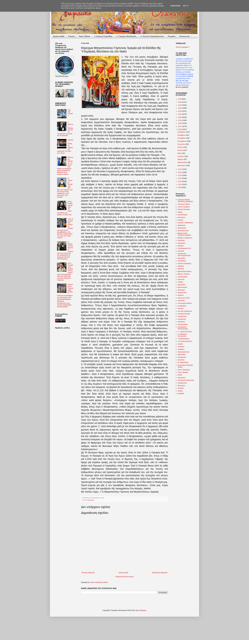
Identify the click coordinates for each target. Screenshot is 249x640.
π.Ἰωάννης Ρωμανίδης (103, 36)
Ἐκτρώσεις (181, 385)
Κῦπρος (180, 220)
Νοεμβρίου (182, 135)
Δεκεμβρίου (182, 132)
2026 (180, 99)
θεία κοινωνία (182, 287)
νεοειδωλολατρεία (184, 314)
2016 (180, 129)
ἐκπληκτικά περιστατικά (186, 380)
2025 (180, 102)
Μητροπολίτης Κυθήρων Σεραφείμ (184, 234)
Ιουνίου (180, 150)
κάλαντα (180, 295)
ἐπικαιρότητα (182, 383)
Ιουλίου (180, 147)
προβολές (181, 349)
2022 (180, 111)
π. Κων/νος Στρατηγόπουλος (152, 36)
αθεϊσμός (181, 266)
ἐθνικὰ (180, 375)
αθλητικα (181, 269)
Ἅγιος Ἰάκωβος (183, 372)
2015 (180, 169)
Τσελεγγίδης (182, 261)
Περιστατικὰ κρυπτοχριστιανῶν (184, 254)
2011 (180, 181)
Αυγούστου (182, 144)
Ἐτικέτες (71, 36)
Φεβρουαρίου (183, 162)
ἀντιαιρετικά (182, 357)
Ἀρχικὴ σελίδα (58, 36)
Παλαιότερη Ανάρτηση (159, 573)
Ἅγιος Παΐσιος (84, 36)
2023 (180, 108)
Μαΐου (180, 153)
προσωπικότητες (183, 352)
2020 (180, 117)
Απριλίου (181, 156)
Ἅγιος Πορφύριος (184, 370)
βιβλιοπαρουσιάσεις (185, 271)
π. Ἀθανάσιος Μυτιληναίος (182, 335)
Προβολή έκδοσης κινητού (124, 577)
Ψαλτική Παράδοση (184, 263)
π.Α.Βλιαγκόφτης (183, 339)
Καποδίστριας (182, 215)
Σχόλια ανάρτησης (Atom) (99, 582)
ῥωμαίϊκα (181, 393)
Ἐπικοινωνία (184, 36)
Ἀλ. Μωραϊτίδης (183, 362)
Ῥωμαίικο (171, 36)
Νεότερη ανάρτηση (88, 573)
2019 (180, 120)
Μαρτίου (181, 159)
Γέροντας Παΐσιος (184, 204)
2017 (180, 126)
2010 (180, 184)
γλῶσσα (180, 282)
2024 (180, 105)
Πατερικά (181, 251)
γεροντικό (181, 279)
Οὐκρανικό (181, 243)
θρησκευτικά (182, 293)
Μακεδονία (181, 225)
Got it (186, 6)
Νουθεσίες (181, 240)
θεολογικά (91, 500)
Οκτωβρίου (182, 138)
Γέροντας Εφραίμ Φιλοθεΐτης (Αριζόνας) (185, 200)
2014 (180, 172)
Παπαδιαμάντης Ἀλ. (184, 248)
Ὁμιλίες (180, 391)
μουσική (180, 308)
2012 (180, 178)
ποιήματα (181, 347)
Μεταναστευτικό (183, 231)
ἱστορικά (181, 388)
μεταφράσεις (182, 306)
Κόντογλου (181, 217)
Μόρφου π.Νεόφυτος (185, 238)
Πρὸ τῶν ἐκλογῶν (70, 112)
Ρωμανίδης (181, 258)
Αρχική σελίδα (123, 573)
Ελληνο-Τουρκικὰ (184, 209)
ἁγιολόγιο (181, 360)
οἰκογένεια (181, 322)
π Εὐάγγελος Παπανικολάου (183, 328)
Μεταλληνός (182, 228)
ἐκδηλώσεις (182, 378)
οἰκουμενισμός (183, 324)
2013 (180, 175)
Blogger (143, 610)
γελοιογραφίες (183, 277)
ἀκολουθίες (182, 354)
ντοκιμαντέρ (182, 319)
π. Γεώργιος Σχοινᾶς (185, 331)
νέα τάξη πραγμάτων (185, 311)
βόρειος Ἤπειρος (184, 274)
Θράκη (180, 212)
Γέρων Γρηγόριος (184, 207)
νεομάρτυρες (182, 316)
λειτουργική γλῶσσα (185, 303)
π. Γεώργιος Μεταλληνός (126, 36)
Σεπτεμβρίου (182, 141)
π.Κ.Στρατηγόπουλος (185, 341)
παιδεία (180, 344)
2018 (180, 123)
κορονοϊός (181, 300)
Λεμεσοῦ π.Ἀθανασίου (185, 223)
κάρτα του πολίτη (184, 298)
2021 (180, 114)
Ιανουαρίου (182, 165)
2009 (180, 187)
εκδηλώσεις (182, 285)
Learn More (175, 6)
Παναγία (181, 246)
